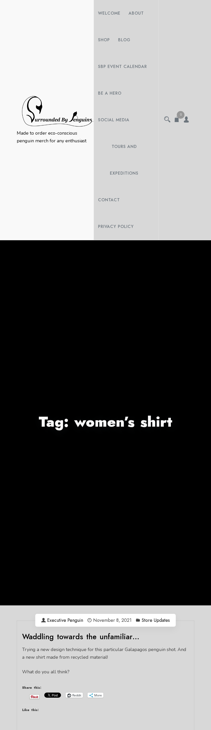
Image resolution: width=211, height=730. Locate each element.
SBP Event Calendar (122, 66)
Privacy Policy (116, 226)
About (136, 13)
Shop (104, 40)
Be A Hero (109, 93)
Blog (124, 40)
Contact (109, 200)
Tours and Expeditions (124, 160)
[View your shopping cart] (177, 120)
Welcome (109, 13)
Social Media (113, 120)
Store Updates (156, 620)
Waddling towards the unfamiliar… (80, 636)
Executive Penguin (65, 620)
